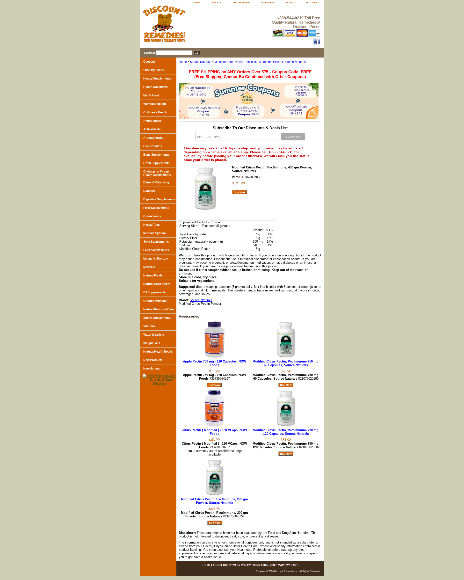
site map (290, 2)
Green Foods (152, 216)
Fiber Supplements (156, 208)
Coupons (149, 61)
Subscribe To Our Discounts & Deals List (250, 128)
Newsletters (151, 368)
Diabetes (149, 191)
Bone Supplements (156, 154)
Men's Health (152, 95)
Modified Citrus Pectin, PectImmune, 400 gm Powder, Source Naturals (260, 62)
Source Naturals (200, 62)
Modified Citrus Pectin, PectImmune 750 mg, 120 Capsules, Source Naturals (286, 431)
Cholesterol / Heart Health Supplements (157, 173)
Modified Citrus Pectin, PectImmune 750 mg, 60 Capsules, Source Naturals (286, 363)
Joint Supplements (156, 241)
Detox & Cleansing (156, 182)
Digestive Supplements (159, 199)
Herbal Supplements (157, 78)
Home (183, 62)
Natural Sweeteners (157, 284)
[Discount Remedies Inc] (200, 25)
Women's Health (154, 104)
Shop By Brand (153, 70)
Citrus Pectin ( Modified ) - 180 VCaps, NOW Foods (214, 431)
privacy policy (241, 2)
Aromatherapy (153, 137)
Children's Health (155, 112)
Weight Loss (151, 343)
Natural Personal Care (158, 309)
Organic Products (155, 301)
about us (216, 2)
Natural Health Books (158, 351)
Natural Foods (153, 275)
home (197, 2)
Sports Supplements (157, 317)
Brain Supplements (156, 163)
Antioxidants (152, 129)
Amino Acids (152, 121)
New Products (153, 360)
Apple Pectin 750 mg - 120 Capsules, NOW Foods (214, 363)
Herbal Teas (151, 224)
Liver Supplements (156, 250)
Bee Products (152, 146)
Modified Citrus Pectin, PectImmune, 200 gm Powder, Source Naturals (214, 501)
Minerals (149, 267)
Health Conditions (155, 87)
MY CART (311, 2)
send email (267, 2)
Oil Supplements (154, 292)
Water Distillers (154, 334)
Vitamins (149, 326)
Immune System (154, 233)
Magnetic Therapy (155, 258)
